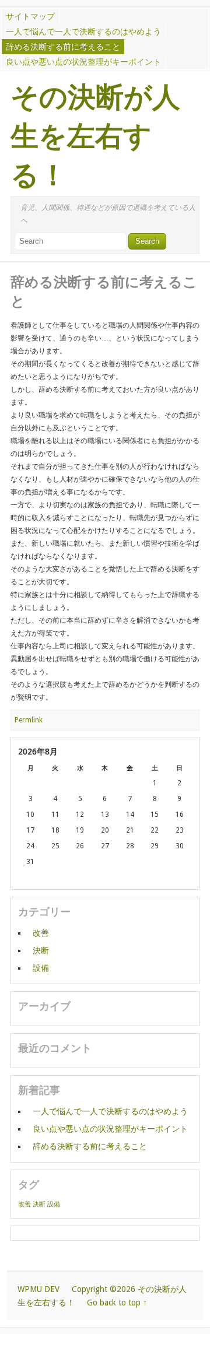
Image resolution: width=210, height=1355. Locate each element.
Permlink (29, 720)
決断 (41, 950)
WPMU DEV (39, 1289)
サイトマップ (30, 16)
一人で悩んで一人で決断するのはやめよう (83, 31)
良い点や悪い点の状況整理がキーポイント (83, 61)
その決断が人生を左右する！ (95, 136)
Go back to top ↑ (117, 1302)
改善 (41, 933)
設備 (41, 968)
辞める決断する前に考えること (63, 46)
